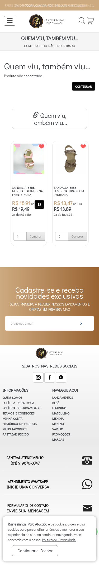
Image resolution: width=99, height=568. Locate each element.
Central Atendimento (25, 460)
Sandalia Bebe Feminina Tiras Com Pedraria (69, 191)
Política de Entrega (18, 403)
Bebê (55, 403)
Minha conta (12, 418)
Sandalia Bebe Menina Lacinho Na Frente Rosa (27, 191)
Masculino (60, 413)
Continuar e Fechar (35, 550)
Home (28, 46)
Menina (58, 418)
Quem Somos (12, 397)
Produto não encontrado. (54, 46)
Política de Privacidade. (59, 540)
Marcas (58, 439)
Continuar (83, 86)
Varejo (57, 429)
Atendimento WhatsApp (28, 484)
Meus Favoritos (15, 429)
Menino (58, 424)
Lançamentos (62, 397)
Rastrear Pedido (16, 434)
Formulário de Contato (28, 508)
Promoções (61, 434)
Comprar (35, 236)
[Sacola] (91, 20)
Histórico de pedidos (20, 424)
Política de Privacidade (21, 408)
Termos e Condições (19, 413)
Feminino (59, 408)
